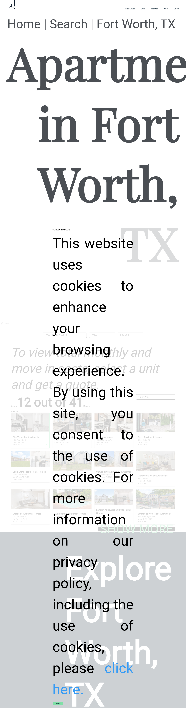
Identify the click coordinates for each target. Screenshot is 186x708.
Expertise (154, 9)
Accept (58, 703)
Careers (176, 9)
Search (69, 24)
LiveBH (143, 9)
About (166, 9)
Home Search (130, 9)
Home (24, 24)
